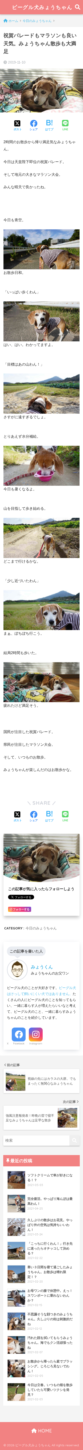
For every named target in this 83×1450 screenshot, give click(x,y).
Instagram (35, 1043)
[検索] (74, 1140)
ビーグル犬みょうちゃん (42, 7)
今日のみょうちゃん (41, 928)
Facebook (18, 1043)
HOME (44, 1431)
